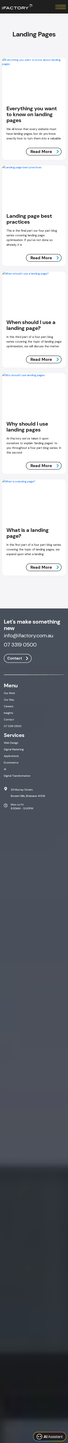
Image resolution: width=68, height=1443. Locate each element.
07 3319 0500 (20, 645)
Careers (8, 706)
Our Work (9, 693)
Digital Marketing (14, 749)
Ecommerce (11, 762)
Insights (8, 713)
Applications (11, 756)
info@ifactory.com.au (28, 636)
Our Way (9, 700)
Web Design (11, 743)
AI (5, 769)
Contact (14, 658)
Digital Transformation (17, 776)
